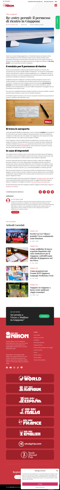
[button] (57, 470)
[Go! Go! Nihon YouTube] (10, 367)
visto (25, 167)
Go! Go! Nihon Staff (13, 24)
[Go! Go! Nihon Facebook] (7, 367)
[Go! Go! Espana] (30, 399)
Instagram (8, 186)
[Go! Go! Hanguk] (30, 388)
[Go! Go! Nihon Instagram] (14, 367)
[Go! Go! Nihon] (17, 334)
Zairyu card (23, 144)
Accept (40, 484)
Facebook (15, 186)
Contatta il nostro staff (43, 178)
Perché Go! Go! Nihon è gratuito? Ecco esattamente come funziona (41, 236)
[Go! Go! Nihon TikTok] (18, 367)
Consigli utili (13, 14)
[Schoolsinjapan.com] (30, 433)
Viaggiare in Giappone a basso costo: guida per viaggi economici (40, 289)
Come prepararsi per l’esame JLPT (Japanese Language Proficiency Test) (41, 273)
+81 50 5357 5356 (10, 348)
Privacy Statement (40, 487)
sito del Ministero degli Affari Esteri (40, 182)
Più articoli (15, 212)
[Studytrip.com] (30, 422)
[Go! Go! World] (30, 378)
